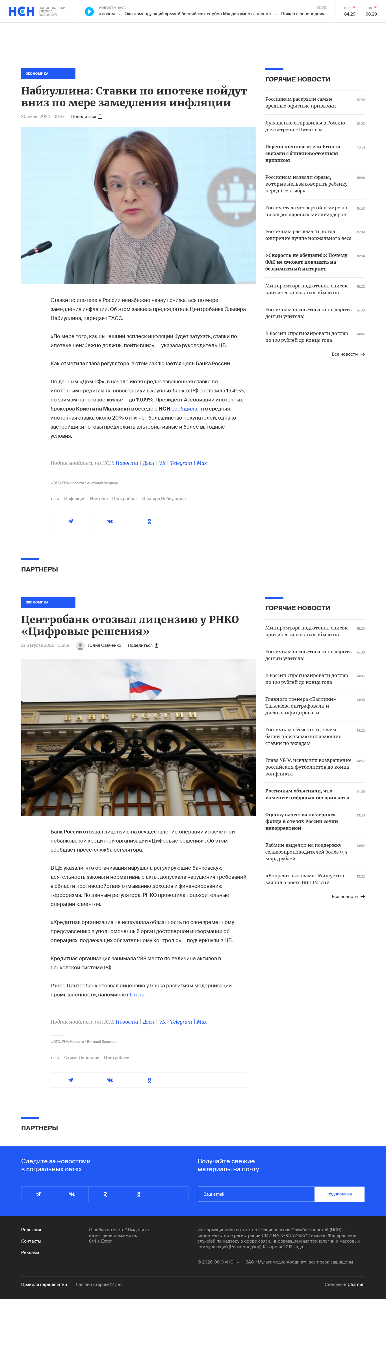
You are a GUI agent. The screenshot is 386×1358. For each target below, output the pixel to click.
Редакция (31, 1230)
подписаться (340, 1194)
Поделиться (83, 116)
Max (202, 463)
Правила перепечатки (44, 1284)
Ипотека (99, 499)
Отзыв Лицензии (81, 1057)
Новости (127, 463)
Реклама (30, 1252)
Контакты (31, 1241)
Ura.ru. (138, 994)
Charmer (356, 1284)
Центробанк (125, 499)
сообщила (184, 408)
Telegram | (183, 463)
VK (162, 463)
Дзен (149, 463)
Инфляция (74, 499)
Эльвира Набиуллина (164, 499)
